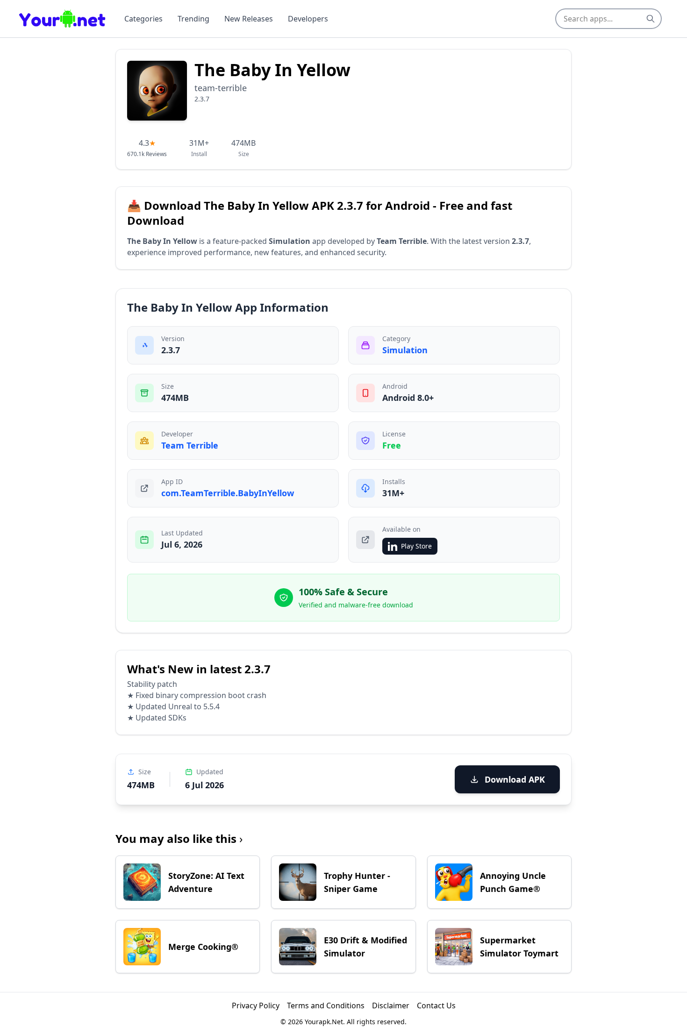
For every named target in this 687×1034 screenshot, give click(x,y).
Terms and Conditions (326, 1005)
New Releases (248, 19)
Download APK (515, 779)
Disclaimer (390, 1005)
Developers (308, 19)
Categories (143, 19)
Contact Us (436, 1005)
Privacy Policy (255, 1005)
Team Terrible (189, 445)
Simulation (405, 350)
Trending (193, 19)
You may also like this (179, 838)
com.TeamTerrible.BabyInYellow (227, 493)
